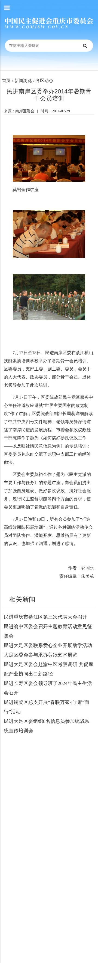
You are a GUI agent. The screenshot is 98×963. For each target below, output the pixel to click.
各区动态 (44, 80)
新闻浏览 (23, 80)
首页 (6, 80)
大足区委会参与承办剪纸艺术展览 (40, 655)
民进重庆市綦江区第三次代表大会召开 (45, 617)
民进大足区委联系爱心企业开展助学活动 (48, 645)
